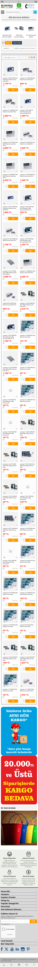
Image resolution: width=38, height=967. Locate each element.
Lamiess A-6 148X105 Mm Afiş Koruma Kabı (27, 400)
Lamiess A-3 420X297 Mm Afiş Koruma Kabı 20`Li (27, 271)
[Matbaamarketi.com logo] (7, 6)
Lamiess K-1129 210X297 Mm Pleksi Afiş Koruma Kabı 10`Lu (27, 658)
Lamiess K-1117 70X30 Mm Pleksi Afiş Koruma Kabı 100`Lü (9, 272)
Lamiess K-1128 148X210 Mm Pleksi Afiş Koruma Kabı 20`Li (27, 304)
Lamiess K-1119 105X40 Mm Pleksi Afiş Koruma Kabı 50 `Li (10, 369)
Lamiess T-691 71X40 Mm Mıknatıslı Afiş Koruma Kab (10, 530)
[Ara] (35, 12)
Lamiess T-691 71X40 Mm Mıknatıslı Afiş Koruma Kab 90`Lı (10, 208)
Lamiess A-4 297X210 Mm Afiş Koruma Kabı (10, 625)
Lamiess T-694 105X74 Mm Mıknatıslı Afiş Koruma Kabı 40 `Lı (26, 111)
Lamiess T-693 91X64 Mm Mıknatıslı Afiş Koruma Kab (27, 465)
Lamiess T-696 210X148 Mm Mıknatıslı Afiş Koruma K (10, 433)
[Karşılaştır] (4, 75)
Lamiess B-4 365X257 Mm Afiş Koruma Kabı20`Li (27, 143)
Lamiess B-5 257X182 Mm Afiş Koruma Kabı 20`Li (10, 239)
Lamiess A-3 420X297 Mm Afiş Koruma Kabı (27, 336)
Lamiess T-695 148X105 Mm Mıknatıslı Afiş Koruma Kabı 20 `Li (10, 337)
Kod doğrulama (5, 924)
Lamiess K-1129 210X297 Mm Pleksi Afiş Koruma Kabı (10, 658)
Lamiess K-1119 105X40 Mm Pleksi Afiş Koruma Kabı (10, 497)
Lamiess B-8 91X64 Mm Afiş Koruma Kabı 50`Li (9, 304)
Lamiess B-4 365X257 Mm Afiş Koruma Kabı (27, 561)
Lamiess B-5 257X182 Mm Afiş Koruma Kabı (10, 593)
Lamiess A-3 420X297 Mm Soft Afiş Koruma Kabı (27, 593)
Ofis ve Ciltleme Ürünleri (15, 19)
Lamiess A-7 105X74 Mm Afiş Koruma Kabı (10, 690)
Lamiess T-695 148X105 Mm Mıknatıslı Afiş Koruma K (10, 562)
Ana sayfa (4, 19)
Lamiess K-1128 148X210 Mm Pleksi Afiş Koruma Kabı (27, 433)
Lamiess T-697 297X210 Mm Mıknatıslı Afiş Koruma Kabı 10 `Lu (27, 240)
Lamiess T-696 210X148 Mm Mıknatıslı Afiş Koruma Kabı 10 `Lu (27, 208)
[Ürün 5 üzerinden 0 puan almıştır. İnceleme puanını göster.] (15, 85)
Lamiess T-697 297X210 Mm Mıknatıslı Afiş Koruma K (27, 497)
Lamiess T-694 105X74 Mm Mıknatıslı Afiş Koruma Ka (9, 401)
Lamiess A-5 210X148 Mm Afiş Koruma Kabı (27, 368)
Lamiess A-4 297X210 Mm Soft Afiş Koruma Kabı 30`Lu (10, 144)
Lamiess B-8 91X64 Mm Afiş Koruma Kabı (26, 625)
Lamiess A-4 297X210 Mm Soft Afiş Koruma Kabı (27, 529)
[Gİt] (33, 921)
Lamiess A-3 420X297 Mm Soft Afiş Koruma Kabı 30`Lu (10, 176)
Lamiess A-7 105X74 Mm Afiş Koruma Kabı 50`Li (27, 690)
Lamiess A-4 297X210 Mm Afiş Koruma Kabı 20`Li (27, 175)
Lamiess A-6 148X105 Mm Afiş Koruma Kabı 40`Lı (10, 111)
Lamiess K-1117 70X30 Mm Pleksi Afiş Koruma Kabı (9, 465)
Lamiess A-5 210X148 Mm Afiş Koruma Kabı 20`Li (27, 78)
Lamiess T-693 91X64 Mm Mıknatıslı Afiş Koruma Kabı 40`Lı (10, 79)
